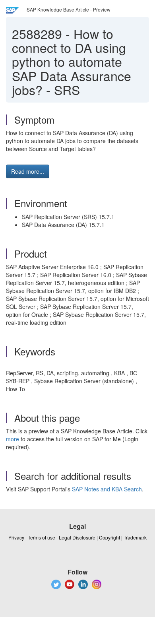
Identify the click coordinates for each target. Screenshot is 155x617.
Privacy (16, 537)
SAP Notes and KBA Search (107, 489)
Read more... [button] (27, 171)
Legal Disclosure (77, 537)
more (12, 439)
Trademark (135, 537)
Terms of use (41, 537)
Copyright (109, 537)
